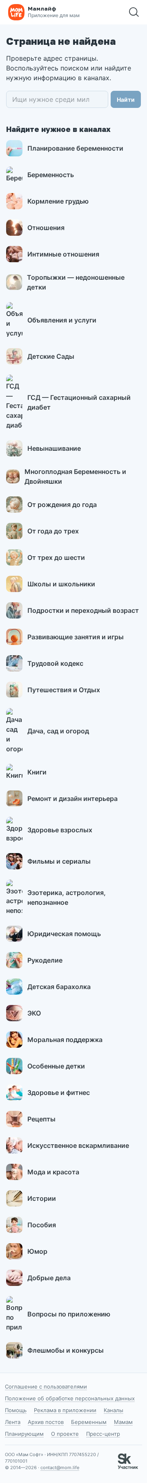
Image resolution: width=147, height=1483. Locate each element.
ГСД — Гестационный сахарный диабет (79, 402)
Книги (37, 772)
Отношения (46, 228)
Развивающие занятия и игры (75, 637)
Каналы (113, 1410)
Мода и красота (53, 1172)
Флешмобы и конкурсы (65, 1350)
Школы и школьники (61, 584)
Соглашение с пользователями (46, 1386)
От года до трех (53, 531)
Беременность (50, 175)
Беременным (89, 1422)
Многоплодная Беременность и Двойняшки (75, 476)
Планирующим (24, 1433)
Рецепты (41, 1119)
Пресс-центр (103, 1433)
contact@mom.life (59, 1467)
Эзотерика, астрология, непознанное (66, 897)
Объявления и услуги (61, 320)
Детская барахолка (59, 987)
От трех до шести (56, 557)
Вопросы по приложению (68, 1314)
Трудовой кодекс (55, 663)
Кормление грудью (58, 201)
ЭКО (34, 1013)
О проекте (65, 1433)
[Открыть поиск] (134, 12)
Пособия (41, 1225)
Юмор (37, 1251)
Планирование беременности (75, 148)
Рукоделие (44, 960)
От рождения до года (62, 504)
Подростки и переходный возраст (83, 610)
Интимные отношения (63, 254)
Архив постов (46, 1422)
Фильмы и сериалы (59, 861)
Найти (126, 99)
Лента (12, 1422)
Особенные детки (56, 1066)
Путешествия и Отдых (63, 690)
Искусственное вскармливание (78, 1145)
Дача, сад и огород (58, 731)
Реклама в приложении (65, 1410)
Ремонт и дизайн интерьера (72, 798)
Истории (41, 1198)
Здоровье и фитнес (58, 1092)
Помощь (16, 1410)
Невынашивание (54, 448)
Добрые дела (49, 1278)
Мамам (123, 1422)
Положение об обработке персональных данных (70, 1398)
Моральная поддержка (64, 1039)
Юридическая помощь (64, 934)
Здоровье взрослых (59, 830)
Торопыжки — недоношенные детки (76, 282)
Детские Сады (50, 356)
